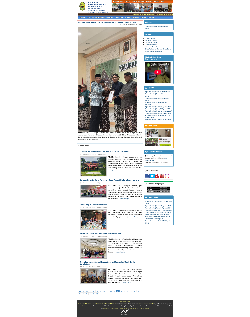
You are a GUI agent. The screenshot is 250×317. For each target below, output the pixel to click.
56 (90, 291)
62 (111, 291)
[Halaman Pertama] (80, 291)
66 (124, 291)
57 (94, 291)
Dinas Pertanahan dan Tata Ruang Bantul (158, 49)
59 (100, 291)
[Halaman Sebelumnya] (83, 291)
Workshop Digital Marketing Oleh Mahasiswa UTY (100, 233)
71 (80, 294)
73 (87, 294)
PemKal (127, 1)
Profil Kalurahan (118, 1)
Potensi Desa (119, 17)
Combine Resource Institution (146, 304)
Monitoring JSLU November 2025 (93, 204)
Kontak (156, 1)
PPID (162, 1)
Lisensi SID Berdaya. (83, 306)
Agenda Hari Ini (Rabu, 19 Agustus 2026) (158, 208)
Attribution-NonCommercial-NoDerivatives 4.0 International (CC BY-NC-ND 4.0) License (126, 308)
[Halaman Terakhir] (97, 293)
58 (97, 291)
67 (128, 291)
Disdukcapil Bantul (151, 42)
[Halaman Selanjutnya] (93, 293)
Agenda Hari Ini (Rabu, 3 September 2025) (158, 92)
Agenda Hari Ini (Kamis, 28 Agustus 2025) (158, 107)
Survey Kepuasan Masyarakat (88, 20)
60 (104, 291)
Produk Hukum (100, 17)
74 (90, 294)
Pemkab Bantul (150, 38)
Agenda (143, 17)
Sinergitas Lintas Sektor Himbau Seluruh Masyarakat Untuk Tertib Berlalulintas (107, 263)
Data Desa (149, 1)
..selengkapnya (112, 170)
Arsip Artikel (152, 197)
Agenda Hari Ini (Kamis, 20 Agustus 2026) (158, 206)
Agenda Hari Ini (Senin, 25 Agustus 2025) (158, 113)
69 (135, 291)
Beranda (82, 17)
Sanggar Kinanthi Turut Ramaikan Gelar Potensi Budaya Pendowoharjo (109, 180)
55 (87, 291)
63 (114, 291)
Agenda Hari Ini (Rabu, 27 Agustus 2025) (158, 109)
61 (107, 291)
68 (131, 291)
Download (151, 17)
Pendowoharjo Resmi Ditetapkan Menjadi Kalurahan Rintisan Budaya (107, 22)
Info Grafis (109, 17)
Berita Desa (90, 17)
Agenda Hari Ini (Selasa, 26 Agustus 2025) (158, 111)
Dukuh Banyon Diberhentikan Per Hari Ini (158, 212)
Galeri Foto (152, 125)
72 (83, 294)
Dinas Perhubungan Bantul (153, 51)
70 (138, 291)
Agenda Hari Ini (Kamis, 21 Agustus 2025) (158, 119)
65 (121, 291)
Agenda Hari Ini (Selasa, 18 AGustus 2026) (158, 210)
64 (117, 291)
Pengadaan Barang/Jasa (132, 17)
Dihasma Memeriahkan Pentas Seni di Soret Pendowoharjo (104, 151)
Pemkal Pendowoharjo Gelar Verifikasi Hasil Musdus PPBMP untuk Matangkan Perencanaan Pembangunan (157, 216)
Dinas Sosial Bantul (151, 45)
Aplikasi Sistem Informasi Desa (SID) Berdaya (104, 304)
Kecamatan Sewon (151, 40)
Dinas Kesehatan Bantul (152, 47)
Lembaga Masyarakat (138, 1)
